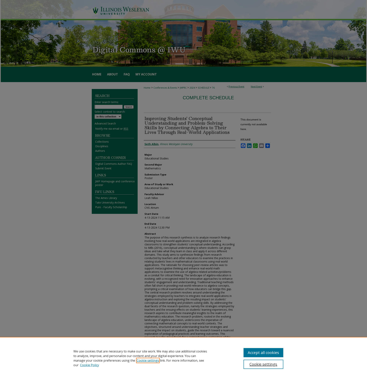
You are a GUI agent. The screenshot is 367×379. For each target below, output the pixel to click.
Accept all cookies (263, 352)
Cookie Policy (89, 365)
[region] (183, 358)
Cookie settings (148, 360)
